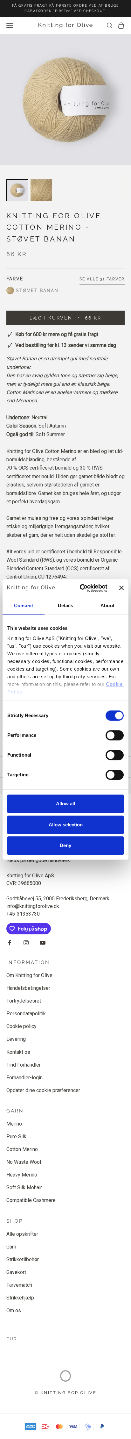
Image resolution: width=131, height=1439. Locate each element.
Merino (14, 1124)
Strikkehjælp (20, 1298)
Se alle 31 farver (102, 279)
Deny (65, 845)
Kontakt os (18, 1052)
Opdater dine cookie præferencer (43, 1090)
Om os (13, 1310)
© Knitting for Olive (66, 1392)
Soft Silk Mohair (24, 1187)
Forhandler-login (24, 1078)
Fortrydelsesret (23, 1001)
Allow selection (66, 824)
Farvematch (19, 1285)
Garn (11, 1247)
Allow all (65, 803)
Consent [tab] (23, 605)
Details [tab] (65, 605)
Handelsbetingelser (28, 988)
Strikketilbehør (22, 1259)
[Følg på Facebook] (9, 942)
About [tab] (107, 605)
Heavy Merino (21, 1175)
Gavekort (16, 1272)
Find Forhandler (23, 1065)
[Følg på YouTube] (42, 942)
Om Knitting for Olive (29, 975)
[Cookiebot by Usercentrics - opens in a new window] (81, 588)
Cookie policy (21, 1026)
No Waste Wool (23, 1162)
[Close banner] (121, 588)
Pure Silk (16, 1136)
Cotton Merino (22, 1149)
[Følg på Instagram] (26, 942)
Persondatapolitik (26, 1014)
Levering (16, 1039)
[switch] (115, 735)
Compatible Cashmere (31, 1200)
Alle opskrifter (22, 1234)
